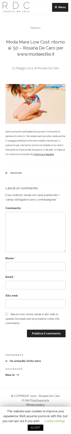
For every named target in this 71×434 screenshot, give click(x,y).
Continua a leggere (43, 154)
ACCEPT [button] (35, 427)
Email (10, 277)
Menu (62, 7)
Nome (10, 258)
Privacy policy (36, 404)
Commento (13, 208)
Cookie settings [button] (54, 421)
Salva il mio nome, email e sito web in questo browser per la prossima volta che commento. (32, 319)
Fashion (35, 28)
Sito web (11, 295)
